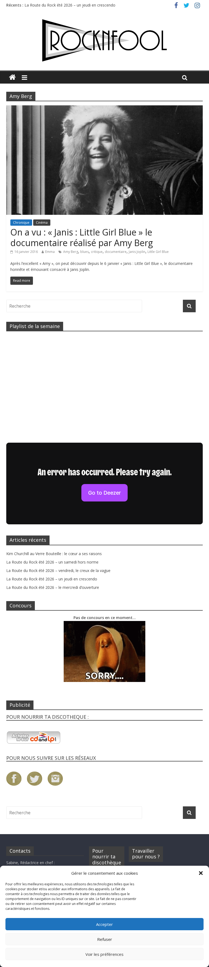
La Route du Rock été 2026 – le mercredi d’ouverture (52, 587)
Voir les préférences (104, 954)
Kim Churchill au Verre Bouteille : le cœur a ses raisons (54, 553)
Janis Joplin (137, 251)
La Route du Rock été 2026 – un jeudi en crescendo (69, 5)
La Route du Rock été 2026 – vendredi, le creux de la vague (58, 570)
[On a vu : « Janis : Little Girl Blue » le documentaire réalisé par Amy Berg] (104, 109)
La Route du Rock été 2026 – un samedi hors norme (52, 562)
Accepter (104, 924)
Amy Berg (70, 251)
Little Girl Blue (158, 251)
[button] (201, 873)
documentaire (116, 251)
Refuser (104, 939)
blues (84, 251)
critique (97, 251)
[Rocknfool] (104, 40)
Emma (50, 251)
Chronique (21, 222)
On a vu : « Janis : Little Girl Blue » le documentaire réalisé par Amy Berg (81, 237)
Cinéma (42, 222)
